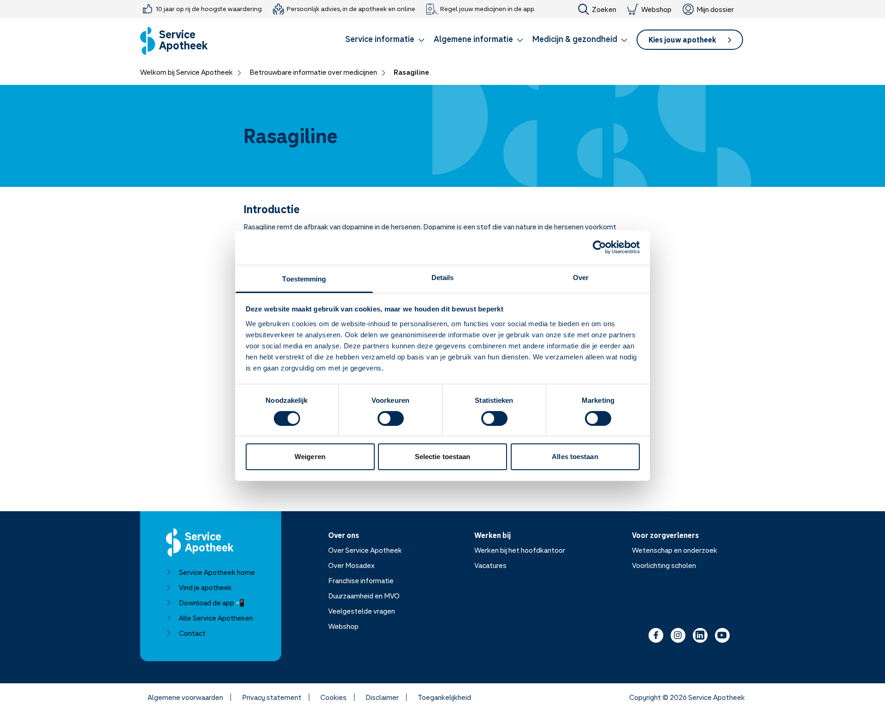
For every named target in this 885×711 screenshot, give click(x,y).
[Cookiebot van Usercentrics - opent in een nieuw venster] (599, 247)
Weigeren (310, 456)
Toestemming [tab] (304, 278)
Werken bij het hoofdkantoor (519, 550)
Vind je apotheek (205, 587)
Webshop (656, 9)
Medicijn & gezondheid (574, 38)
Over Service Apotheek (365, 550)
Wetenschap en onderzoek (674, 550)
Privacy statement (271, 697)
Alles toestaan (575, 456)
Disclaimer (382, 697)
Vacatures (490, 565)
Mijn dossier (715, 9)
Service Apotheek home (217, 572)
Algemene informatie (473, 38)
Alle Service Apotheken (216, 618)
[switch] (391, 418)
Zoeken (604, 9)
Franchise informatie (361, 580)
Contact (192, 633)
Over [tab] (581, 277)
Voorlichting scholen (664, 565)
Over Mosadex (351, 565)
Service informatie (379, 38)
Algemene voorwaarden (185, 697)
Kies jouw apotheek (682, 40)
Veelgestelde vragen (361, 611)
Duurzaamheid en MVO (364, 596)
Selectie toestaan (443, 456)
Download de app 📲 (212, 602)
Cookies (333, 697)
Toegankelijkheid (444, 697)
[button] (384, 40)
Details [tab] (442, 277)
